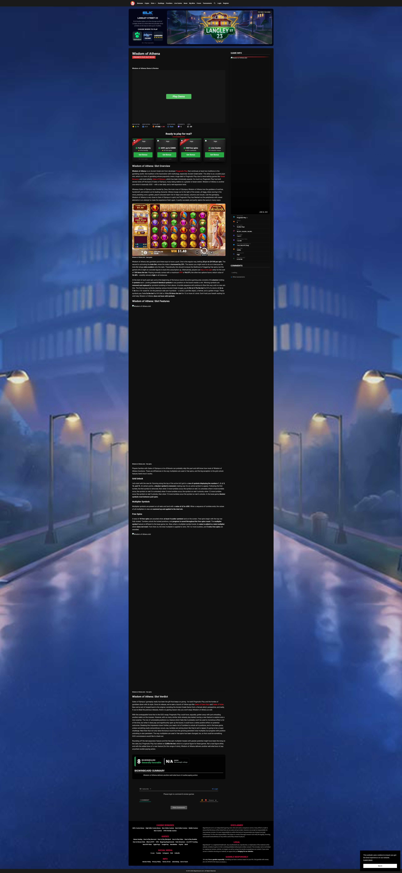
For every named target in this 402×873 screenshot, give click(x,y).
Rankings (161, 3)
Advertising (175, 861)
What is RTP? (150, 842)
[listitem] (137, 36)
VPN (157, 842)
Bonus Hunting (137, 839)
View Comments (179, 807)
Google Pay (165, 844)
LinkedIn (177, 853)
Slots (152, 3)
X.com (152, 853)
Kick (171, 853)
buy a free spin (206, 270)
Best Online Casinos (181, 828)
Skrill (186, 844)
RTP (181, 273)
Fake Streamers (180, 842)
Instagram (166, 853)
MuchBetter (173, 844)
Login (219, 3)
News (185, 3)
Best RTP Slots (147, 844)
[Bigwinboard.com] (133, 3)
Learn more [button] (367, 860)
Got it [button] (380, 866)
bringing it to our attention (245, 851)
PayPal (181, 844)
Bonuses (140, 3)
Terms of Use (166, 861)
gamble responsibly (218, 859)
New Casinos (158, 830)
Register (226, 3)
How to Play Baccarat (149, 839)
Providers (169, 3)
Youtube (158, 853)
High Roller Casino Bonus (153, 828)
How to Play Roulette (191, 839)
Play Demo (179, 96)
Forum (199, 3)
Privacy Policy (156, 861)
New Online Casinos (168, 828)
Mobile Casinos (193, 828)
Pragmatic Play (181, 171)
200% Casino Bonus (138, 828)
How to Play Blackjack (164, 839)
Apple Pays (156, 844)
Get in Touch (184, 861)
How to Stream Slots (139, 842)
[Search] (215, 3)
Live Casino (178, 3)
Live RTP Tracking (191, 842)
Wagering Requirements (167, 842)
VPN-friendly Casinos (170, 830)
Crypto (147, 3)
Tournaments (207, 3)
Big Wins (192, 3)
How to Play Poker (177, 839)
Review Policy (147, 861)
